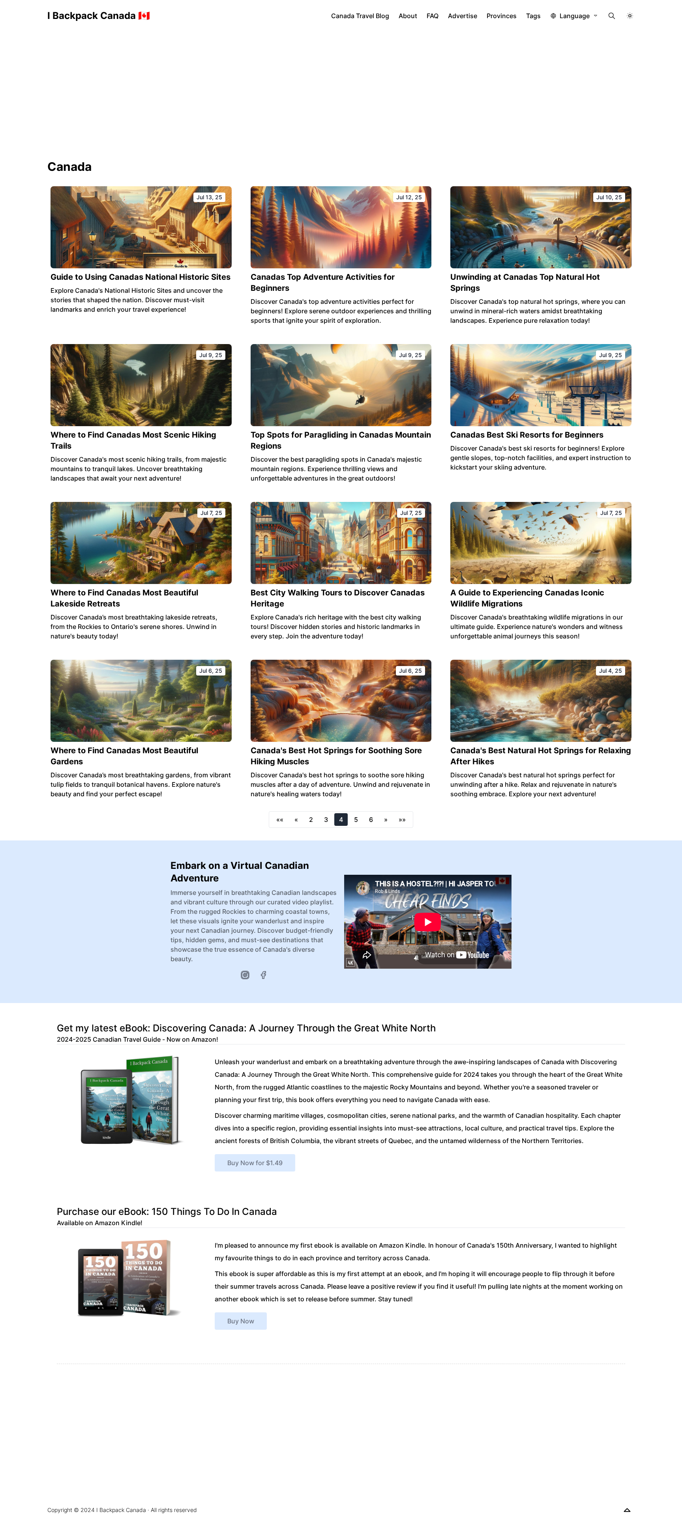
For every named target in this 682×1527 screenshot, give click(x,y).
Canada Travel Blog (360, 16)
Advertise (462, 16)
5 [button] (356, 819)
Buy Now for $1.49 (255, 1163)
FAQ (432, 16)
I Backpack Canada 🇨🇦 (98, 15)
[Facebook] (263, 975)
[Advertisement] (341, 91)
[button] (280, 819)
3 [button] (326, 819)
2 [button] (311, 819)
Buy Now (240, 1321)
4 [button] (341, 819)
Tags (533, 16)
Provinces (502, 16)
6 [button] (371, 819)
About (408, 16)
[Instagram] (245, 975)
